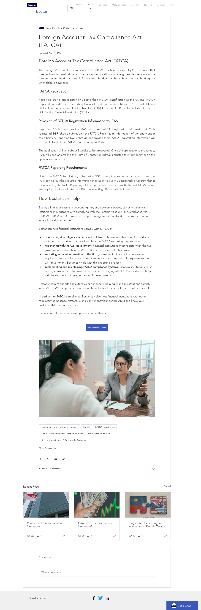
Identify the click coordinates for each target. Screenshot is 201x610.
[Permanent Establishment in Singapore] (46, 505)
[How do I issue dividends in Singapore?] (97, 505)
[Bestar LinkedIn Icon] (107, 598)
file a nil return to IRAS (99, 433)
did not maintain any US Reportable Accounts (63, 440)
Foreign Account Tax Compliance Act (59, 427)
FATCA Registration (105, 427)
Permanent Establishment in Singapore (44, 524)
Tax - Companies (47, 448)
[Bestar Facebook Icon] (93, 598)
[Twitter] (100, 598)
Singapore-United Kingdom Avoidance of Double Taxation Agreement (148, 524)
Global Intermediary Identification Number (62, 433)
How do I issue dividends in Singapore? (95, 524)
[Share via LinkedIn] (55, 458)
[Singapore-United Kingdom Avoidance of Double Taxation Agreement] (148, 505)
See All (167, 486)
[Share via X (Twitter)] (47, 458)
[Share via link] (63, 458)
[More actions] (153, 28)
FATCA (86, 427)
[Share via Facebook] (40, 458)
